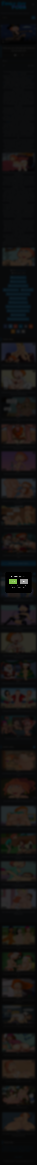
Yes (13, 581)
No (24, 581)
